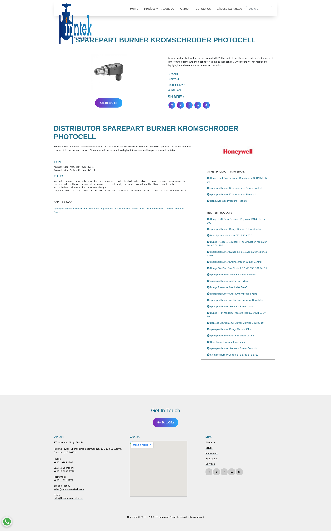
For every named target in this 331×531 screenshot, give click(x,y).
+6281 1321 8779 (63, 480)
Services (210, 463)
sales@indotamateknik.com (69, 489)
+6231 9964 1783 (63, 462)
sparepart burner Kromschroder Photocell (76, 208)
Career (185, 8)
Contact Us (203, 8)
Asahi (135, 208)
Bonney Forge (155, 208)
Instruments (211, 453)
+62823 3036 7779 (64, 471)
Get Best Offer (108, 102)
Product (149, 8)
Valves (209, 447)
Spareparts (211, 458)
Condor (169, 208)
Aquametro (107, 208)
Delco (57, 212)
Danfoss (179, 208)
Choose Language (229, 8)
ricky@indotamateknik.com (68, 498)
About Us (168, 8)
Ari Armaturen (122, 208)
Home (134, 8)
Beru (142, 208)
